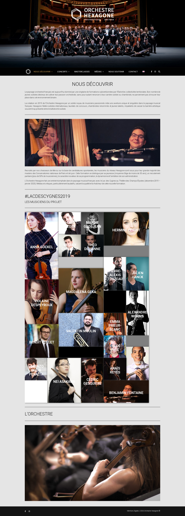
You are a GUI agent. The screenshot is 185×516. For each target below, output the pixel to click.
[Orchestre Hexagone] (92, 34)
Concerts (62, 71)
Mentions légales (133, 511)
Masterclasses (82, 71)
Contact (133, 71)
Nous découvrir (42, 71)
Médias (98, 71)
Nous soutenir (116, 71)
